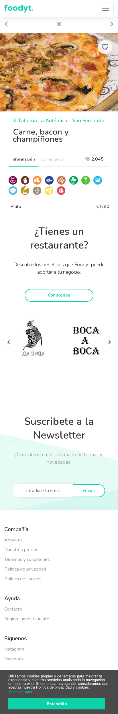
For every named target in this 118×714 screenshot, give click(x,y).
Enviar (88, 490)
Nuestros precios (21, 550)
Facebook (14, 659)
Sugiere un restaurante (26, 619)
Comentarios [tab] (52, 159)
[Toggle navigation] (106, 8)
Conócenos (59, 295)
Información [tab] (23, 159)
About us (13, 540)
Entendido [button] (57, 703)
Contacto (13, 609)
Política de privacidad (25, 569)
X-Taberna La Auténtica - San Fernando (59, 120)
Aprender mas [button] (20, 692)
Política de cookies (23, 579)
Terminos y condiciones (27, 559)
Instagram (14, 649)
